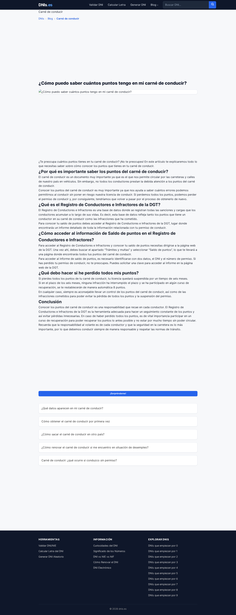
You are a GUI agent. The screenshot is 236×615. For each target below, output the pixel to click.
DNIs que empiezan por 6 (163, 578)
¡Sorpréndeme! (118, 393)
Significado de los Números (109, 551)
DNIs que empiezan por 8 (163, 589)
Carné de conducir (67, 18)
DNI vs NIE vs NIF (103, 556)
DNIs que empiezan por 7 (163, 584)
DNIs (46, 4)
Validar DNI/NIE (47, 545)
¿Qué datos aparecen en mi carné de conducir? (72, 408)
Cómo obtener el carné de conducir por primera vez (75, 421)
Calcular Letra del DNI (51, 551)
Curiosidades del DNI (105, 545)
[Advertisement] (118, 51)
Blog (154, 4)
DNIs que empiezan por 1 (162, 551)
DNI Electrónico (102, 567)
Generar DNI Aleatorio (51, 556)
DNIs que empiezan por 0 (163, 545)
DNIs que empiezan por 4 (163, 567)
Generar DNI (138, 4)
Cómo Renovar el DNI (105, 562)
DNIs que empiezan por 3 (163, 562)
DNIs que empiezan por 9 (163, 595)
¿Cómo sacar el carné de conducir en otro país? (72, 434)
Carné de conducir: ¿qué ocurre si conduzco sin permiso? (79, 460)
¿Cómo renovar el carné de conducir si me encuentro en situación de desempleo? (94, 447)
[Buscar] (212, 4)
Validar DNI (96, 4)
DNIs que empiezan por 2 (163, 556)
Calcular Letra (117, 4)
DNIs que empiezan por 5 (163, 573)
